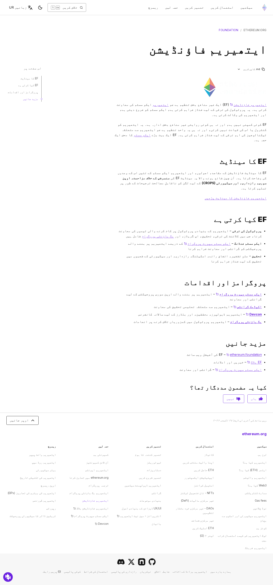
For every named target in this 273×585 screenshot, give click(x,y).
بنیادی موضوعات (150, 500)
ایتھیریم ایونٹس (97, 470)
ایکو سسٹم (142, 135)
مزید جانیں (30, 99)
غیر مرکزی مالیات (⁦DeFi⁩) (197, 500)
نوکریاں (145, 571)
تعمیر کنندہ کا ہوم (148, 454)
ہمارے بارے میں (220, 571)
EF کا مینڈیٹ (29, 78)
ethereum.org (255, 30)
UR (18, 7)
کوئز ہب (261, 528)
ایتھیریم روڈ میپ (44, 462)
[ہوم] (264, 7)
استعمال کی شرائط (96, 571)
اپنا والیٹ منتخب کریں (198, 462)
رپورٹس (51, 508)
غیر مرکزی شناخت (202, 520)
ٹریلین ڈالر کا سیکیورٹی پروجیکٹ (33, 516)
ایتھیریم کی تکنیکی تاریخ (38, 477)
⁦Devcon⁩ (102, 523)
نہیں (230, 399)
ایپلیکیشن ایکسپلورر (199, 477)
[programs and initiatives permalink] (268, 282)
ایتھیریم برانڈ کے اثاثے (190, 571)
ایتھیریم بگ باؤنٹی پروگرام (89, 493)
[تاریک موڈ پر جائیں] (40, 7)
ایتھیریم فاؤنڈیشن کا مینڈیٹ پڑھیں (236, 198)
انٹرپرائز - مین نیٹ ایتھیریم (139, 516)
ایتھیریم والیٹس (255, 477)
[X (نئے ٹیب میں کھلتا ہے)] (131, 561)
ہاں (254, 399)
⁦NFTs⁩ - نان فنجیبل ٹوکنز (197, 493)
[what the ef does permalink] (268, 219)
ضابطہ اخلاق (161, 571)
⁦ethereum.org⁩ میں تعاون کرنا (89, 477)
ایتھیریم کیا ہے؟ (255, 462)
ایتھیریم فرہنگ (256, 547)
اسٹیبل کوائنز (204, 485)
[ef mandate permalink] (268, 161)
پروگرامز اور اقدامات (23, 92)
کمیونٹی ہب (101, 454)
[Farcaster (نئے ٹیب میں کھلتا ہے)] (141, 561)
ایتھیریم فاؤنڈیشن (248, 105)
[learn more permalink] (268, 343)
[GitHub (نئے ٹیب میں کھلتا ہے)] (152, 561)
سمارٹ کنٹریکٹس (256, 493)
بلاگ (254, 362)
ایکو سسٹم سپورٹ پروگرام (207, 243)
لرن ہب (262, 454)
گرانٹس (156, 493)
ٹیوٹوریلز (154, 462)
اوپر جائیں (19, 420)
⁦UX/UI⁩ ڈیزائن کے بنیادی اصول (141, 508)
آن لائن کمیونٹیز (97, 462)
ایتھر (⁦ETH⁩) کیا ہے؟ (253, 470)
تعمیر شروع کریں (150, 477)
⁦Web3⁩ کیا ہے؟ (257, 485)
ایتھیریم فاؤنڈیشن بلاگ (91, 508)
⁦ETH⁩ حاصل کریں (204, 470)
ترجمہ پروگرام (99, 485)
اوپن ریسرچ (48, 485)
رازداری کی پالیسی (124, 571)
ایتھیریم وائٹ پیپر (42, 454)
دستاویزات (154, 470)
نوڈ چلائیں (260, 508)
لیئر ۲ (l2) (207, 535)
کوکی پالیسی (72, 571)
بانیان (156, 523)
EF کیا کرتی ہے (28, 85)
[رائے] (8, 577)
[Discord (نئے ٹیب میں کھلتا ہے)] (121, 561)
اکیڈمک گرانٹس (247, 307)
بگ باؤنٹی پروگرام (158, 236)
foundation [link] (228, 30)
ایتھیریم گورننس (44, 500)
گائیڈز (209, 454)
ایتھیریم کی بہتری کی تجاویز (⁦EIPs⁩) (32, 493)
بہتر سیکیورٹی (46, 470)
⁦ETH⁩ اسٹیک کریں (203, 528)
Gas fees (261, 500)
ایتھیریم (161, 105)
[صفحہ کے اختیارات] (238, 69)
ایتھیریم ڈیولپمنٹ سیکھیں (143, 485)
